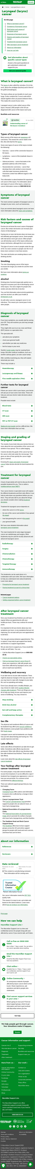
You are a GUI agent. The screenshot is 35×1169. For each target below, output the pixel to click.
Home (7, 7)
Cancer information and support (15, 1040)
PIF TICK (28, 895)
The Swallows (7, 826)
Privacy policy (5, 1136)
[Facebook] (10, 1126)
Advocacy (4, 1084)
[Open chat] (30, 1164)
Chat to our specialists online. (12, 658)
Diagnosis (4, 1051)
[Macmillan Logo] (17, 2)
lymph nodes (11, 350)
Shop (3, 1093)
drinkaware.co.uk (6, 297)
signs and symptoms (25, 211)
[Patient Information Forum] (29, 1122)
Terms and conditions (7, 1134)
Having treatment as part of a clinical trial (16, 587)
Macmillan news (23, 1085)
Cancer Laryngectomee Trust (15, 801)
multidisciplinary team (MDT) (10, 486)
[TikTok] (25, 1126)
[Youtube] (18, 1126)
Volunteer (4, 1087)
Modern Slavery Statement (9, 1139)
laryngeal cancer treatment (9, 527)
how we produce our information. (17, 905)
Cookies (3, 1141)
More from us (7, 1063)
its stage (5, 515)
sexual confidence (26, 726)
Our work (22, 1063)
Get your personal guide (17, 71)
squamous (24, 137)
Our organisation (24, 1073)
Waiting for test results (8, 426)
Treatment (4, 1054)
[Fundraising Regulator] (18, 1122)
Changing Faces (8, 792)
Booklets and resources (26, 1051)
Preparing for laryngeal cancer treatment (16, 584)
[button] (4, 2)
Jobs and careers (24, 1070)
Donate (31, 2)
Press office (22, 1082)
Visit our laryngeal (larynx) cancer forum (16, 661)
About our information (25, 1132)
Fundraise (4, 1078)
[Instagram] (21, 1126)
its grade (26, 518)
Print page (4, 913)
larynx (6, 85)
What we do (22, 1076)
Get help (18, 1016)
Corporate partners (24, 1079)
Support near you (24, 1054)
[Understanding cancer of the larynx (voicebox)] (5, 124)
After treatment (6, 1057)
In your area (5, 1075)
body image (8, 731)
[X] (14, 1126)
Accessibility (22, 1134)
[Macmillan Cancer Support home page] (3, 7)
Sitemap (3, 1132)
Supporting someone (25, 1045)
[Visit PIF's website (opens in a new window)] (14, 892)
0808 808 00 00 (17, 1114)
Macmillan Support (11, 925)
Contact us (22, 1067)
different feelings (17, 780)
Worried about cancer (9, 1048)
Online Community (7, 1072)
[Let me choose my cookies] (3, 1165)
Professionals (5, 1090)
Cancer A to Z (6, 1045)
